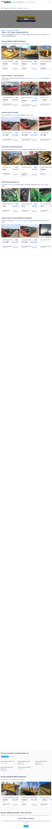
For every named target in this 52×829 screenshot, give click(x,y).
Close (26, 826)
